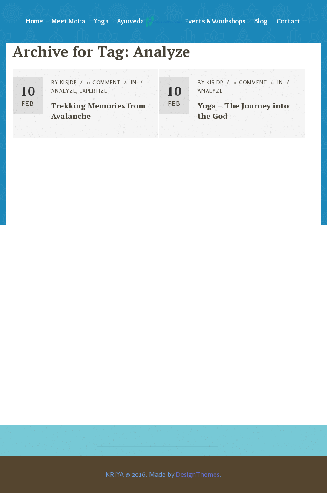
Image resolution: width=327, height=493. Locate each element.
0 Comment (103, 82)
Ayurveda (130, 21)
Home (34, 21)
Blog (261, 21)
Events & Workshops (215, 21)
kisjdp (68, 82)
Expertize (93, 91)
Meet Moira (68, 21)
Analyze (63, 91)
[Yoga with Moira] (163, 21)
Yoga (101, 21)
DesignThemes (197, 474)
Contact (288, 21)
